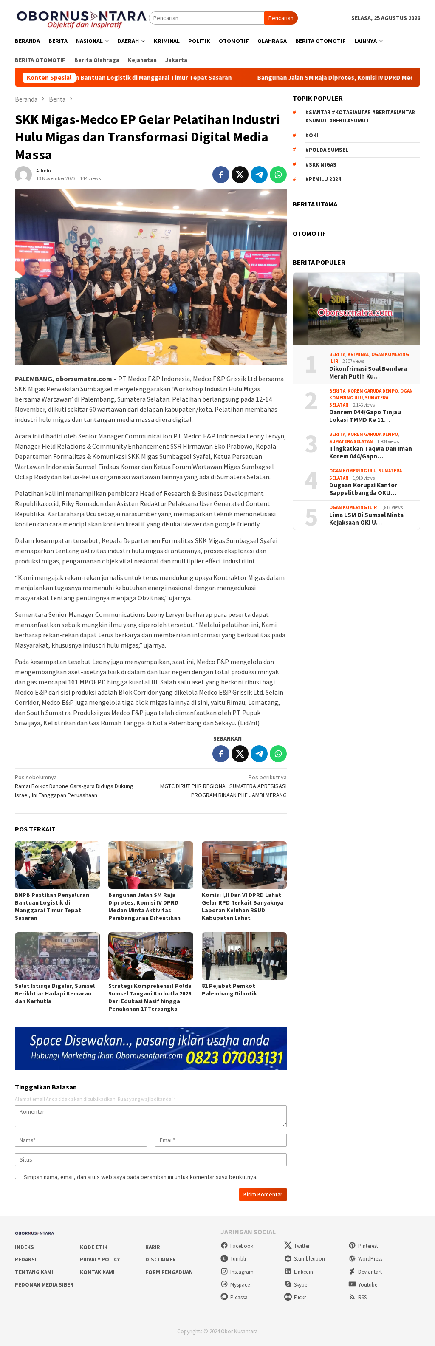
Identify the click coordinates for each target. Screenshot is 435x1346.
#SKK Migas (320, 164)
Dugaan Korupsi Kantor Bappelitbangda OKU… (363, 489)
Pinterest (368, 1246)
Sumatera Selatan (351, 441)
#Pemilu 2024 (323, 179)
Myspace (240, 1284)
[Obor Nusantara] (82, 17)
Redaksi (26, 1259)
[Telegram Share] (259, 174)
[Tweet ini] (240, 174)
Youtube (367, 1284)
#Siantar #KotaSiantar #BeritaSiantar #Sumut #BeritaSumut (360, 116)
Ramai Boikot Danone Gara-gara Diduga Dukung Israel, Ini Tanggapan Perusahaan (74, 786)
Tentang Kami (34, 1272)
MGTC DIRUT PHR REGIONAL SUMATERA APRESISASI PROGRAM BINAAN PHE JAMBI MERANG (223, 786)
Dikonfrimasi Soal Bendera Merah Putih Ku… (368, 372)
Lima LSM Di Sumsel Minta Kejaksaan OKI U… (366, 518)
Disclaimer (160, 1259)
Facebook (241, 1246)
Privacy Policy (100, 1259)
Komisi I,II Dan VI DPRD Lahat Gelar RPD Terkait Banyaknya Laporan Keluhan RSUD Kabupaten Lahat (242, 906)
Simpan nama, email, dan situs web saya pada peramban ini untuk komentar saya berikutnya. (140, 1177)
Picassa (239, 1297)
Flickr (300, 1297)
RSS (362, 1297)
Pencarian (281, 18)
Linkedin (303, 1271)
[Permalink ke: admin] (23, 174)
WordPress (370, 1258)
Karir (152, 1247)
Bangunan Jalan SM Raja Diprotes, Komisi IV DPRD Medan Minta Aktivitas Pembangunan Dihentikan (144, 906)
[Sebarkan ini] (220, 174)
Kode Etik (93, 1247)
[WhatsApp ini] (278, 174)
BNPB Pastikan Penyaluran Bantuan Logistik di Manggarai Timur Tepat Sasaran (52, 906)
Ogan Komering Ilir (353, 507)
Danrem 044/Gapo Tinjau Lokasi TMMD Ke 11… (365, 416)
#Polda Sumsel (326, 149)
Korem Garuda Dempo (372, 391)
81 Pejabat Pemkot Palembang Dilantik (229, 989)
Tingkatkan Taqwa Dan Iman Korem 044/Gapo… (370, 452)
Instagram (242, 1271)
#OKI (311, 135)
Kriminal (358, 354)
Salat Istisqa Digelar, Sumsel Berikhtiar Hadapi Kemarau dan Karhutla (55, 993)
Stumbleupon (309, 1258)
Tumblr (238, 1258)
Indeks (24, 1247)
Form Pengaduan (169, 1272)
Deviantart (370, 1271)
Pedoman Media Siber (44, 1284)
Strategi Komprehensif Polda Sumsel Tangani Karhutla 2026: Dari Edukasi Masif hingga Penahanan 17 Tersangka (150, 997)
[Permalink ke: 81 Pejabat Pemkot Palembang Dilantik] (244, 956)
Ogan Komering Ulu (352, 471)
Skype (300, 1284)
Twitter (302, 1246)
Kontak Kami (97, 1272)
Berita (337, 354)
